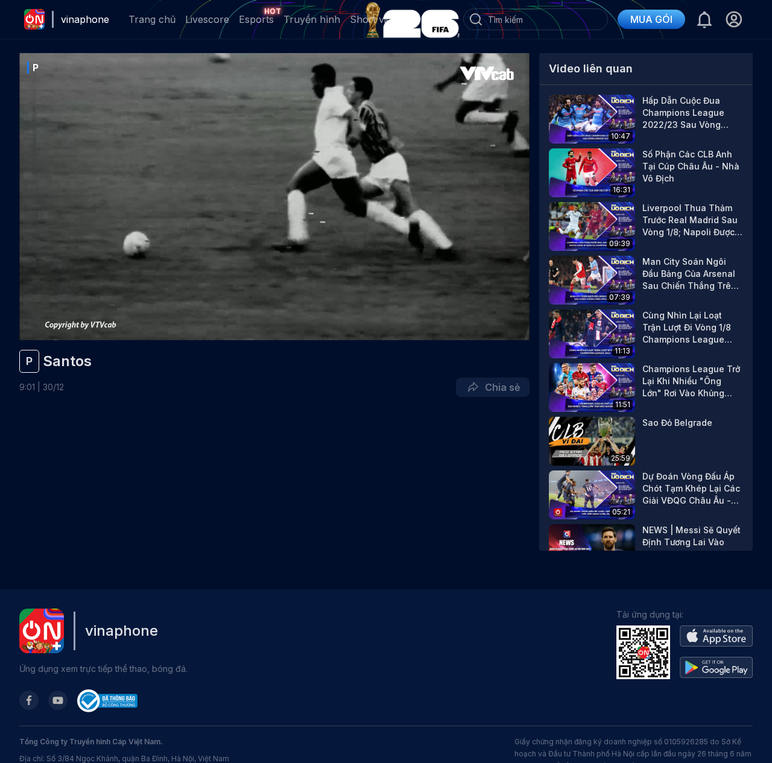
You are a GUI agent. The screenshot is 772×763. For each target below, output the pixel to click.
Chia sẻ (500, 387)
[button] (734, 19)
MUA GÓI (651, 19)
